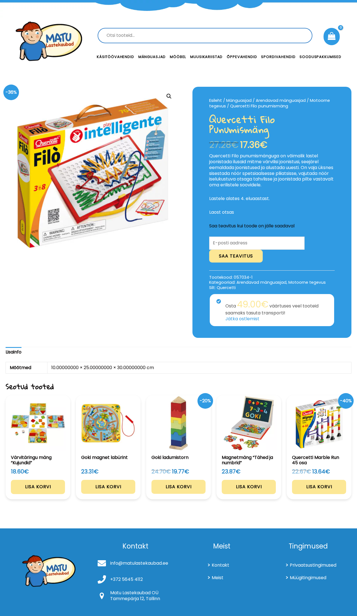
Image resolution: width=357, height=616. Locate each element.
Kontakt (220, 565)
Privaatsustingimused (313, 565)
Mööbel (178, 56)
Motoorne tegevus (307, 282)
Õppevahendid (242, 56)
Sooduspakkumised (320, 56)
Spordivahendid (278, 56)
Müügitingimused (308, 577)
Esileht (215, 100)
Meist (217, 577)
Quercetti (226, 287)
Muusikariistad (206, 56)
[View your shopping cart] (332, 36)
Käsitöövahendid (115, 56)
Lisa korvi (38, 486)
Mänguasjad (152, 56)
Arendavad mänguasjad (281, 100)
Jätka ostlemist (242, 319)
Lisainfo (13, 352)
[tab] (13, 352)
